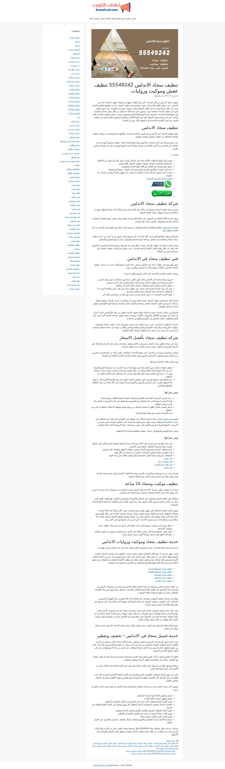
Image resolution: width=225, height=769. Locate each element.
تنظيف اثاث (171, 743)
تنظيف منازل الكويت (163, 581)
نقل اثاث (76, 277)
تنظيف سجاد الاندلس (125, 743)
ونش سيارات (74, 289)
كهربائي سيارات (73, 233)
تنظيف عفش (173, 746)
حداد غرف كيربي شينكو (70, 141)
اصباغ (77, 45)
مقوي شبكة (75, 261)
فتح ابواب (76, 185)
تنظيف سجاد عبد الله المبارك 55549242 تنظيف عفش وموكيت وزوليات (150, 751)
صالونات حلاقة (74, 173)
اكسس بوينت (74, 49)
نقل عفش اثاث (73, 285)
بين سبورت (75, 65)
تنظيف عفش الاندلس (161, 746)
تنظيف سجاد (137, 743)
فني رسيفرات (74, 201)
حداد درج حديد (74, 129)
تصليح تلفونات (74, 93)
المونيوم (76, 53)
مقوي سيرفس (74, 257)
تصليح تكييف (74, 89)
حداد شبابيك (75, 137)
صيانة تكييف (75, 177)
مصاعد (77, 249)
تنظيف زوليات (147, 743)
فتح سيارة (75, 189)
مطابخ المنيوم (74, 253)
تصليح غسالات (74, 109)
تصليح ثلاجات (74, 97)
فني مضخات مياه (165, 461)
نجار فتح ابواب (74, 273)
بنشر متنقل (75, 57)
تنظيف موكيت (148, 746)
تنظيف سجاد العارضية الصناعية (159, 178)
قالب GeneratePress (101, 765)
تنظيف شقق (112, 743)
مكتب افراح (75, 265)
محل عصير (75, 241)
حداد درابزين (74, 125)
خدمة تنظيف (167, 227)
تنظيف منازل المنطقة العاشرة (159, 571)
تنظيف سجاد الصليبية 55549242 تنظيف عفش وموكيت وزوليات (153, 753)
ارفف (77, 41)
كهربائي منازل (74, 237)
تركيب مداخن (74, 85)
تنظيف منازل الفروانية (163, 575)
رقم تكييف (75, 157)
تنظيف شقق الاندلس (100, 743)
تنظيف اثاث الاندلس (160, 743)
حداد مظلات (74, 145)
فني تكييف (75, 197)
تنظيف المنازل (163, 419)
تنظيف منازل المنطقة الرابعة (160, 569)
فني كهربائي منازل (72, 217)
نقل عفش (75, 281)
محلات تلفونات (73, 245)
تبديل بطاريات (74, 69)
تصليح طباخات (74, 105)
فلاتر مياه (76, 193)
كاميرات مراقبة (73, 225)
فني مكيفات (75, 221)
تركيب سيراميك (73, 81)
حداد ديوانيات (74, 133)
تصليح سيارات (74, 101)
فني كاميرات (74, 213)
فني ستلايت (75, 205)
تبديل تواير (75, 73)
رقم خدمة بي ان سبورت (69, 161)
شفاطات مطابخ (73, 169)
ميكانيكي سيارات (73, 269)
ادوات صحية (75, 37)
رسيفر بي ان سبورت (71, 153)
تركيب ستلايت (74, 77)
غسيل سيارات (74, 181)
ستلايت (77, 165)
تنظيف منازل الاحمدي (163, 577)
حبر (78, 117)
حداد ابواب (75, 121)
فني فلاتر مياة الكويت (163, 464)
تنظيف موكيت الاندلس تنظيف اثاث (114, 746)
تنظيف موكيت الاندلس (134, 746)
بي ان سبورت (74, 61)
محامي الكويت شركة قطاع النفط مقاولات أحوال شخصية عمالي (112, 18)
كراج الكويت (74, 229)
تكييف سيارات (74, 113)
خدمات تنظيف (170, 741)
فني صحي (168, 458)
